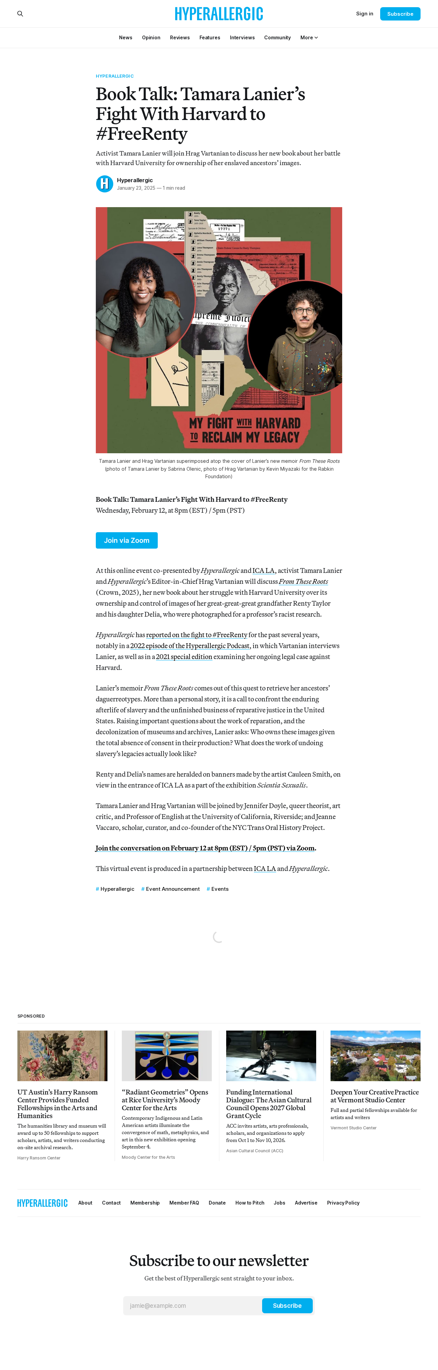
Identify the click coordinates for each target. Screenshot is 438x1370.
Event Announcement (173, 889)
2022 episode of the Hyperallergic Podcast (189, 645)
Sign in (364, 13)
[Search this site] (20, 13)
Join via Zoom (127, 540)
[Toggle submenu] (316, 37)
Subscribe (400, 14)
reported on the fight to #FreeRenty (196, 634)
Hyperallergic (115, 76)
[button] (306, 37)
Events (220, 889)
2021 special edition (184, 656)
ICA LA (264, 570)
